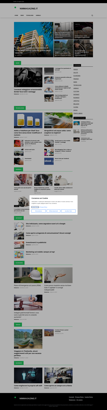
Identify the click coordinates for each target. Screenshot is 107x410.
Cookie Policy (35, 207)
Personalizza (38, 211)
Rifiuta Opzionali (53, 211)
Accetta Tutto (68, 211)
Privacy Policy (43, 207)
